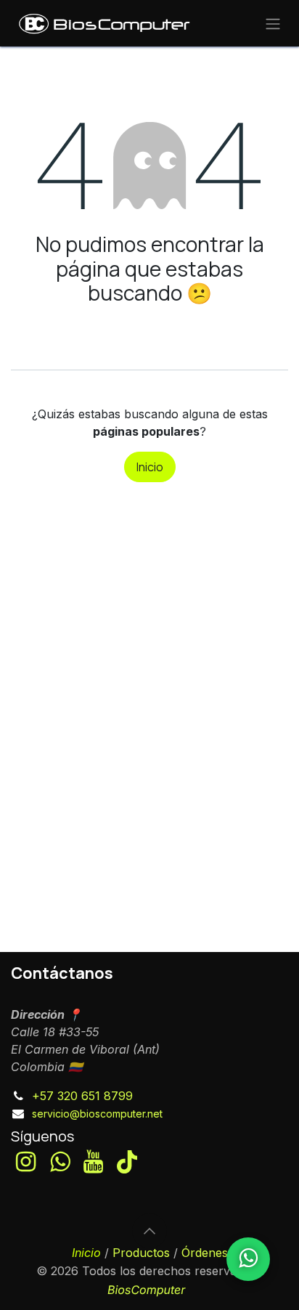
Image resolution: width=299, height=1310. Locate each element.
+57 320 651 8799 (82, 1096)
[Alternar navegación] (273, 23)
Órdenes (204, 1252)
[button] (149, 1230)
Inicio (149, 467)
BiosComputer (146, 1289)
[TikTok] (127, 1161)
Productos (141, 1252)
